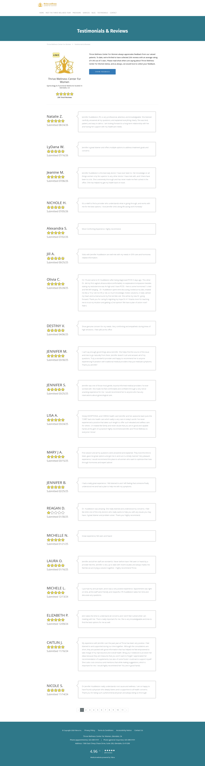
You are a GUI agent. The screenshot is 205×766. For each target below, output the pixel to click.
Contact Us (138, 730)
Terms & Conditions (105, 730)
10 (118, 710)
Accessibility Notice (124, 730)
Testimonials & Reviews (82, 44)
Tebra (113, 757)
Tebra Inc (78, 730)
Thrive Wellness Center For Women (59, 44)
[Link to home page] (43, 4)
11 (122, 710)
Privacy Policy (89, 730)
